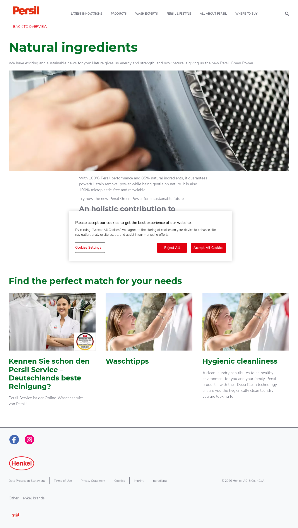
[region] (150, 236)
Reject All (172, 248)
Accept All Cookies (208, 248)
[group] (149, 358)
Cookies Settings (88, 247)
